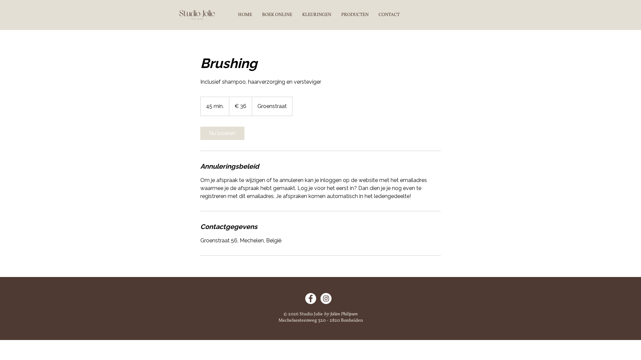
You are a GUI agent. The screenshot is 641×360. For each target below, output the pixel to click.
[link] (222, 133)
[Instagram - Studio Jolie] (326, 298)
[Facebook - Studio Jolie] (310, 298)
